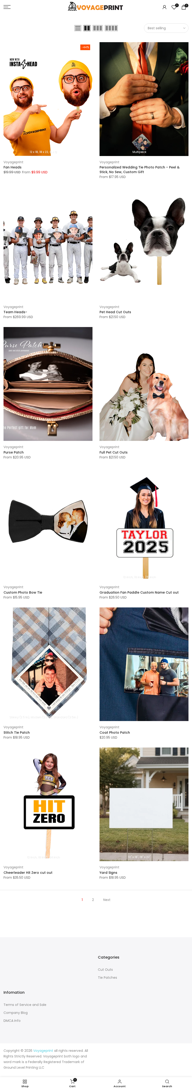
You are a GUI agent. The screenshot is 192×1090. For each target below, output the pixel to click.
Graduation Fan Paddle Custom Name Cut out (139, 592)
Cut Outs (105, 969)
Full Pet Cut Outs (114, 452)
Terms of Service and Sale (25, 1004)
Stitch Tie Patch (17, 732)
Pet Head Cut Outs (115, 312)
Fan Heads (13, 167)
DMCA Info (12, 1020)
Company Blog (16, 1012)
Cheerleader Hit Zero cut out (28, 872)
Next (107, 899)
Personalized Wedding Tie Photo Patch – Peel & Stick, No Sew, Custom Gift (140, 169)
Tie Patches (107, 977)
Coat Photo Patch (115, 732)
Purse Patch (14, 452)
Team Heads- (15, 312)
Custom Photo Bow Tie (23, 592)
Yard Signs (108, 872)
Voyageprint (13, 162)
